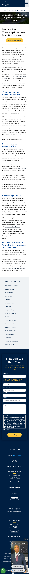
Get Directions (14, 482)
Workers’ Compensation (11, 341)
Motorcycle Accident (10, 324)
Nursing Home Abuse (10, 327)
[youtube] (22, 10)
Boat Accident (9, 292)
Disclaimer (8, 570)
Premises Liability (9, 334)
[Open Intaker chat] (13, 573)
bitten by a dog (21, 168)
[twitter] (19, 10)
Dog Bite (7, 317)
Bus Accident (8, 296)
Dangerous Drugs (9, 310)
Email (5, 397)
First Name (6, 382)
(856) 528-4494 (9, 10)
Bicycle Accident (9, 289)
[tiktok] (24, 10)
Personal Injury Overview (11, 285)
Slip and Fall (8, 337)
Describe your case (9, 403)
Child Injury (8, 306)
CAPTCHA (6, 429)
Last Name (6, 387)
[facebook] (17, 10)
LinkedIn (5, 373)
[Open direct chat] (25, 539)
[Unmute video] (19, 554)
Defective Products (10, 313)
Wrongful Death (9, 344)
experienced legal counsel (12, 227)
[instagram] (21, 10)
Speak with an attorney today (16, 268)
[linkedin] (15, 10)
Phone (5, 392)
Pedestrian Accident (10, 330)
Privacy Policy (10, 427)
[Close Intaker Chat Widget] (27, 539)
